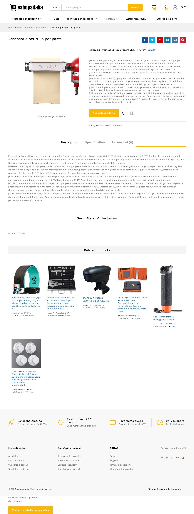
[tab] (69, 144)
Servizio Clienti (16, 460)
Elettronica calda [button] (135, 19)
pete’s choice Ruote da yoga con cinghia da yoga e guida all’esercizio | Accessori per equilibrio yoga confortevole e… (26, 303)
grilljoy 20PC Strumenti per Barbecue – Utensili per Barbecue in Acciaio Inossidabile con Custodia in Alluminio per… (61, 303)
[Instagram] (182, 457)
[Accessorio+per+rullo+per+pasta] (152, 40)
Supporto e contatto (19, 465)
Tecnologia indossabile (69, 456)
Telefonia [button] (109, 19)
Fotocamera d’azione (68, 460)
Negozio (114, 460)
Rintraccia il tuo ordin (121, 469)
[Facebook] (162, 457)
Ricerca (135, 7)
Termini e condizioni (18, 469)
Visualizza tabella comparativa (30, 510)
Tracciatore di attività (69, 469)
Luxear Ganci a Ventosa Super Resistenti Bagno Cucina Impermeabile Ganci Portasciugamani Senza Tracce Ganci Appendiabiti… (26, 378)
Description (69, 142)
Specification (95, 142)
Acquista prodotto (104, 112)
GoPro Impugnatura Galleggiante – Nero (163, 318)
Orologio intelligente (68, 465)
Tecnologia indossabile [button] (80, 19)
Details (151, 50)
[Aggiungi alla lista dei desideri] (124, 113)
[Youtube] (177, 457)
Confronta (132, 113)
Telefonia (117, 125)
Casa (56, 19)
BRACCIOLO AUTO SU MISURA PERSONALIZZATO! (96, 299)
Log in (182, 6)
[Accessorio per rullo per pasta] (145, 40)
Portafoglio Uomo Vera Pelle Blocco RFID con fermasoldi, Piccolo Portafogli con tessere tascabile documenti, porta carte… (132, 304)
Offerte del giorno (167, 19)
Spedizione (14, 456)
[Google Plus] (172, 457)
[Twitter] (167, 457)
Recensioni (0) (122, 142)
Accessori (106, 125)
